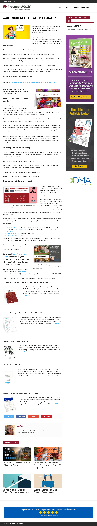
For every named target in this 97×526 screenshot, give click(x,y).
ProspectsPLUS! (72, 7)
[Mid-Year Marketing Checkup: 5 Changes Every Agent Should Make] (17, 480)
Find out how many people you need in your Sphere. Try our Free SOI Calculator (34, 82)
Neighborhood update (11, 227)
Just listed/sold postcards (13, 233)
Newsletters (9, 231)
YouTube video (22, 229)
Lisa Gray (20, 426)
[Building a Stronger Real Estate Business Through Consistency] (48, 480)
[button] (92, 7)
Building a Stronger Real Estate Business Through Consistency (46, 491)
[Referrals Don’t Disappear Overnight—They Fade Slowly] (17, 453)
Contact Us (85, 7)
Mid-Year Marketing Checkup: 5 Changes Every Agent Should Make (16, 491)
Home (61, 7)
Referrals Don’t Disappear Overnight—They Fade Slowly (16, 464)
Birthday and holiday (11, 235)
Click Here (27, 295)
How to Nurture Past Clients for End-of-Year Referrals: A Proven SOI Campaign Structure (48, 465)
